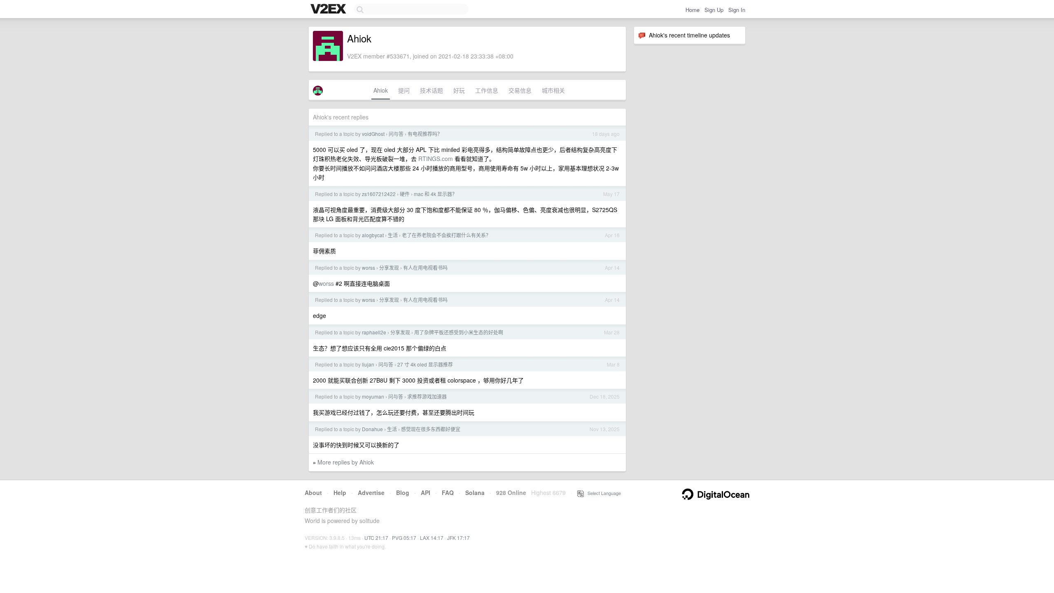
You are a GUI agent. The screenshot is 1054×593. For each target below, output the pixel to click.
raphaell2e (374, 332)
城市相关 (553, 90)
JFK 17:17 (458, 537)
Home (693, 10)
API (425, 492)
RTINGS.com (435, 158)
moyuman (373, 396)
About (313, 492)
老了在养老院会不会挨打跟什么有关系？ (446, 234)
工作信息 (486, 90)
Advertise (371, 492)
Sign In (736, 10)
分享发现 (389, 267)
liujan (368, 364)
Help (339, 492)
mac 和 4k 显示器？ (435, 193)
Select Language (602, 493)
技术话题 (431, 90)
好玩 (459, 90)
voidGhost (373, 133)
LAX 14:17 (431, 537)
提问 (404, 90)
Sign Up (713, 10)
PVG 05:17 (404, 537)
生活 (393, 234)
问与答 (396, 133)
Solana (475, 492)
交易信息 (520, 90)
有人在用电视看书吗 (425, 267)
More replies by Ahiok (345, 462)
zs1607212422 (379, 193)
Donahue (372, 428)
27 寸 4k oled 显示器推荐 (425, 364)
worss (368, 267)
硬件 (405, 193)
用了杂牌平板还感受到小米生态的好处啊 (458, 332)
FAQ (448, 492)
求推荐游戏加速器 (427, 396)
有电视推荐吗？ (425, 133)
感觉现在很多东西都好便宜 (430, 428)
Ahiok (380, 90)
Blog (402, 492)
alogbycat (373, 234)
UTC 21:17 (376, 537)
